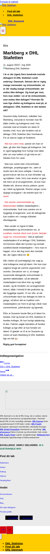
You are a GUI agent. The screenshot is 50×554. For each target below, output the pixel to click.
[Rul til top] (3, 530)
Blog (5, 45)
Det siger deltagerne (7, 507)
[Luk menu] (1, 537)
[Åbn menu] (3, 30)
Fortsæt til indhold (9, 2)
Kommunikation (6, 494)
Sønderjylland (5, 480)
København (4, 463)
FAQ (1, 499)
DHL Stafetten (15, 15)
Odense (3, 476)
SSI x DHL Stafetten (10, 365)
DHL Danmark (16, 21)
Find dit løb (13, 11)
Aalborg (3, 472)
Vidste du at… (7, 373)
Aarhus (2, 467)
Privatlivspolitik (6, 512)
